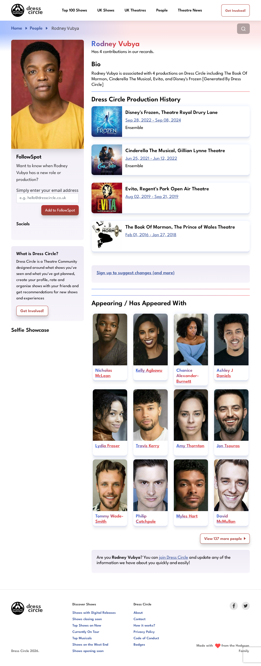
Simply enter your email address (47, 190)
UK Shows (105, 10)
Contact (140, 619)
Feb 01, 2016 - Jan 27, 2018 (150, 235)
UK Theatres (135, 10)
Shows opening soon (87, 651)
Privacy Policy (144, 632)
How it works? (144, 625)
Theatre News (190, 10)
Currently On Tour (85, 632)
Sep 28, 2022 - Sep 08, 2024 (153, 120)
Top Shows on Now (86, 625)
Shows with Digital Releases (94, 613)
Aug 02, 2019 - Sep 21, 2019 (151, 197)
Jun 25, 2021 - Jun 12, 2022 (151, 158)
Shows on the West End (90, 644)
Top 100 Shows (74, 10)
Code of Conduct (146, 638)
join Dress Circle (173, 557)
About (138, 613)
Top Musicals (82, 638)
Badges (139, 644)
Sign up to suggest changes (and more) (136, 273)
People (162, 10)
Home (16, 28)
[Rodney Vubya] (47, 94)
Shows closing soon (87, 619)
